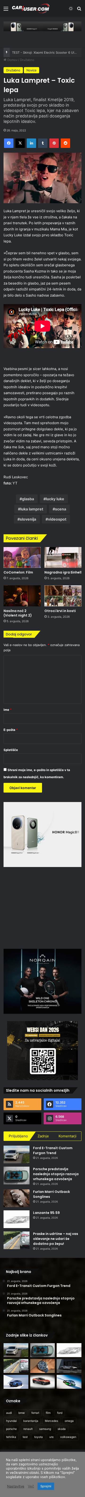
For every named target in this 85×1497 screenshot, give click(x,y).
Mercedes (51, 1421)
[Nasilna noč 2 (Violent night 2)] (22, 595)
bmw (21, 1413)
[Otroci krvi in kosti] (62, 595)
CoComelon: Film (18, 572)
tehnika (11, 1437)
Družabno (27, 60)
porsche (11, 1429)
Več (31, 1486)
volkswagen (68, 1437)
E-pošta (11, 730)
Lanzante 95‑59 (46, 1212)
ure (51, 1437)
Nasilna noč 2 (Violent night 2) (18, 613)
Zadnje (43, 1136)
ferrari (35, 1413)
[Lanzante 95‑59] (17, 1219)
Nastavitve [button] (15, 1486)
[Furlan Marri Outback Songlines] (17, 1198)
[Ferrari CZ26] (69, 1366)
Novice (31, 70)
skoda (62, 1429)
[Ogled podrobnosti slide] (42, 26)
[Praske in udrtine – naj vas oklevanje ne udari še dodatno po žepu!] (17, 1240)
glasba (28, 498)
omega (69, 1421)
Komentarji (67, 1136)
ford (59, 1413)
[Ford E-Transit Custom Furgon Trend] (17, 1154)
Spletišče (11, 750)
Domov (11, 60)
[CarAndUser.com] (31, 8)
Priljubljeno (18, 1136)
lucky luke (55, 498)
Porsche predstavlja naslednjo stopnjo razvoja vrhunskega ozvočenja (56, 1174)
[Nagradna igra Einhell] (62, 557)
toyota (38, 1437)
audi (9, 1413)
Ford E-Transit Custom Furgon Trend (52, 1150)
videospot (57, 519)
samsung (45, 1429)
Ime (8, 710)
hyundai (11, 1421)
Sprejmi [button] (45, 1486)
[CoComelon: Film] (22, 557)
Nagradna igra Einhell (62, 572)
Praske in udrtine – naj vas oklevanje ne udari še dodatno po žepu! (55, 1238)
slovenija (28, 519)
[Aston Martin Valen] (42, 1382)
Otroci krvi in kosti (60, 610)
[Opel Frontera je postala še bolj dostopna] (16, 1382)
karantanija (30, 1421)
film (48, 1413)
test (25, 1437)
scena (60, 509)
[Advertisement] (43, 907)
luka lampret (31, 509)
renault (28, 1429)
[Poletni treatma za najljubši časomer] (42, 1366)
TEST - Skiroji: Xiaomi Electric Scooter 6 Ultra (45, 52)
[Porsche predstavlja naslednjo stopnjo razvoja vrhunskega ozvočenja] (17, 1175)
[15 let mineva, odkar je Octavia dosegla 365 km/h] (69, 1382)
